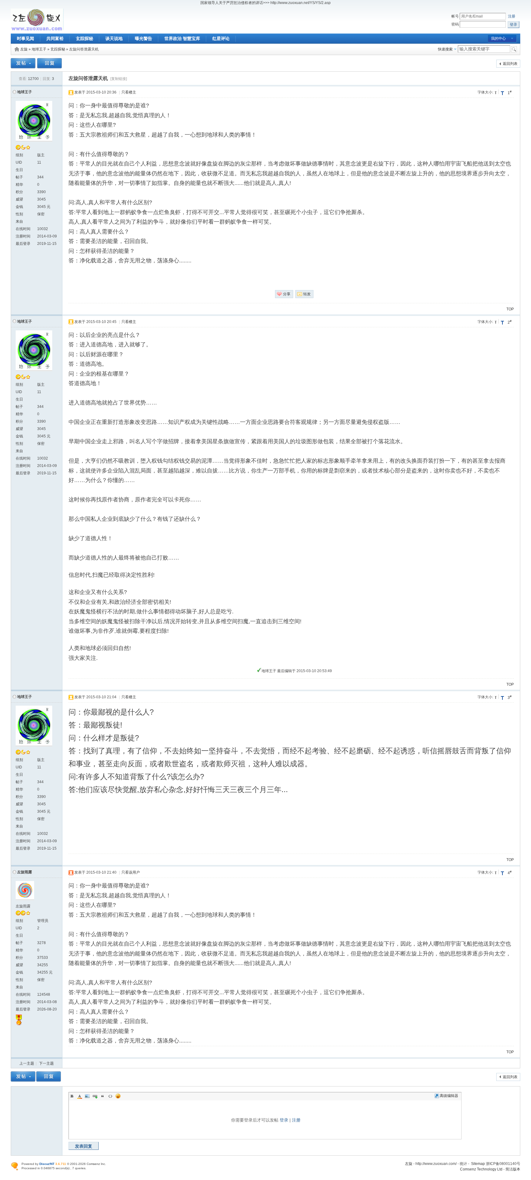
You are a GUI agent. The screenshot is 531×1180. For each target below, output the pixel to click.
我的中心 (498, 38)
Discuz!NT (46, 1164)
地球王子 (39, 49)
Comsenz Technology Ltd (481, 1169)
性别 (19, 214)
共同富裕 (55, 38)
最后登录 (23, 243)
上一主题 (26, 1063)
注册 (511, 16)
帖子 (19, 177)
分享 (286, 294)
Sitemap (478, 1164)
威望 (19, 199)
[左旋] (37, 30)
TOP (510, 309)
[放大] (502, 93)
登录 (284, 1120)
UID (19, 162)
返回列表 (510, 64)
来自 (19, 221)
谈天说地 (114, 38)
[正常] (496, 92)
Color (80, 1096)
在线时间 (23, 229)
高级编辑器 (449, 1096)
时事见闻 (25, 38)
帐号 (455, 16)
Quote (103, 1096)
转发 (307, 294)
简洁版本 (512, 1169)
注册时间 (23, 236)
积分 (19, 192)
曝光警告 (143, 38)
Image (87, 1096)
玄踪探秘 (84, 38)
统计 (463, 1164)
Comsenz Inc (96, 1164)
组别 (19, 155)
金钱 (19, 207)
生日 (19, 170)
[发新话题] (23, 67)
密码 (455, 24)
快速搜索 (445, 49)
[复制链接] (118, 79)
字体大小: (485, 92)
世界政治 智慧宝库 (182, 38)
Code (110, 1096)
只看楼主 (128, 92)
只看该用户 (130, 872)
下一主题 (46, 1063)
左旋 (24, 49)
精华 (19, 184)
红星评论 (221, 38)
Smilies (118, 1096)
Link (95, 1096)
